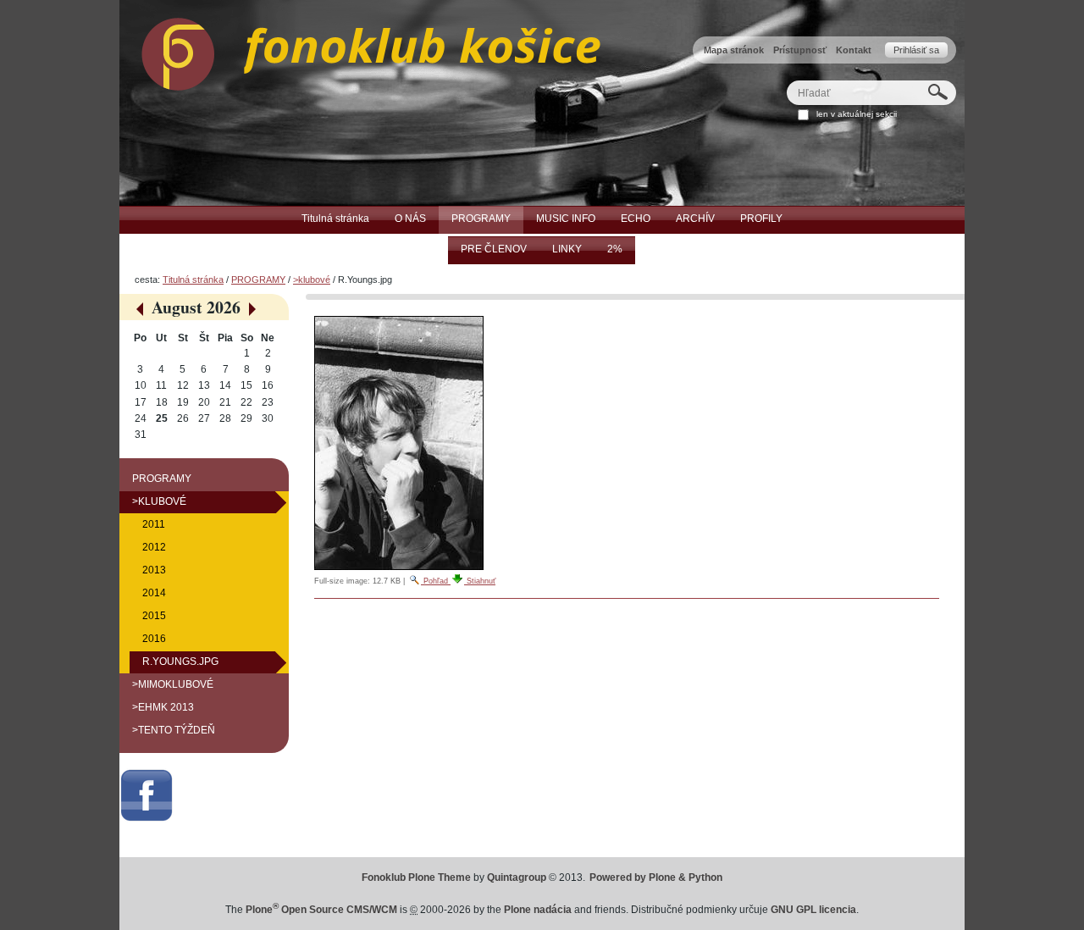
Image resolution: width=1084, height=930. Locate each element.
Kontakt (853, 50)
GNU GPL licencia (813, 910)
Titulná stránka (193, 279)
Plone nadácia (538, 910)
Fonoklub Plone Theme (416, 877)
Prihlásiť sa (916, 50)
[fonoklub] (359, 50)
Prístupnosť (800, 50)
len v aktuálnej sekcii (856, 114)
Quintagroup (516, 877)
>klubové (311, 279)
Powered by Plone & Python (655, 877)
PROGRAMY (258, 279)
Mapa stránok (734, 50)
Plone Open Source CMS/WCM (321, 910)
